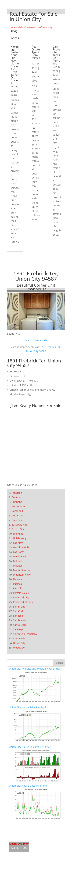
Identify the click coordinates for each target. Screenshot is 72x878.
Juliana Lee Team (19, 843)
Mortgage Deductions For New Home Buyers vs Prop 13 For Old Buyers (15, 65)
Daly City (17, 520)
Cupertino (17, 515)
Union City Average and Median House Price (34, 668)
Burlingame (18, 506)
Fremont (18, 533)
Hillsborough (20, 538)
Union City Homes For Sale (24, 831)
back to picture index (36, 340)
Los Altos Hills (21, 547)
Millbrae (18, 561)
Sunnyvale (19, 638)
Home (15, 38)
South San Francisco (25, 634)
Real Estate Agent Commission (36, 54)
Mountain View (22, 574)
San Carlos (19, 611)
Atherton (17, 492)
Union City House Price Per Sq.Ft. (28, 707)
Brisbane (17, 501)
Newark (17, 579)
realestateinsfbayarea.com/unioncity (31, 27)
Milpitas (18, 565)
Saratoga (18, 629)
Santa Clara (20, 624)
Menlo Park (19, 556)
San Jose (18, 615)
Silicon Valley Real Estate (32, 862)
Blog (13, 31)
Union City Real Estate (22, 824)
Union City (19, 643)
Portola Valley (21, 593)
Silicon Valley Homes (35, 869)
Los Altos (18, 542)
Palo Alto (18, 588)
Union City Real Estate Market (26, 837)
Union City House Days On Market (28, 785)
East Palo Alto (19, 524)
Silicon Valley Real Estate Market (28, 876)
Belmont (16, 497)
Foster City (18, 529)
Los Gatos (18, 552)
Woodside (19, 647)
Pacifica (17, 583)
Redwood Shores (23, 602)
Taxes (14, 94)
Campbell (17, 511)
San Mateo (19, 620)
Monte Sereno (21, 570)
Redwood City (21, 597)
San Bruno (19, 606)
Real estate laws (35, 76)
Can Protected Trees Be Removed (56, 55)
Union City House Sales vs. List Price (30, 747)
